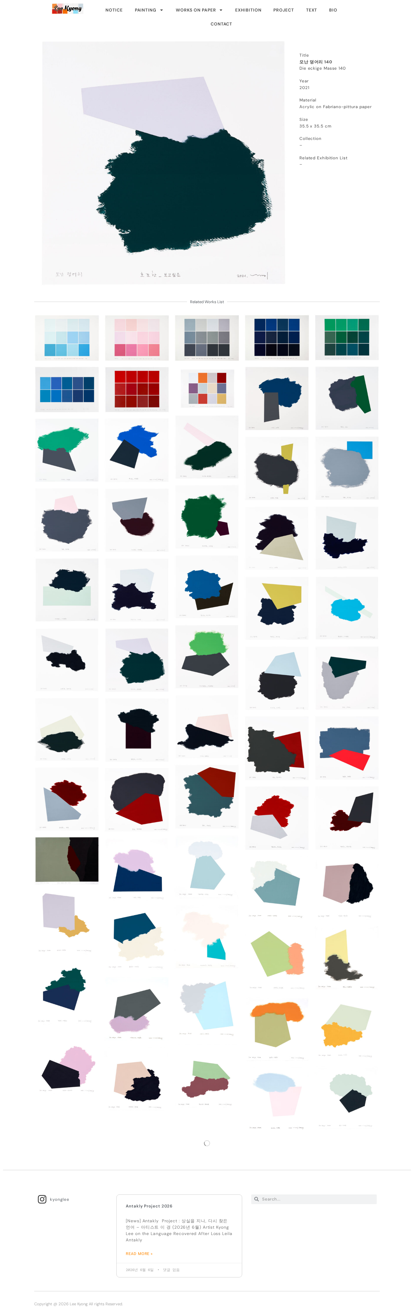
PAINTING (145, 10)
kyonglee (59, 1198)
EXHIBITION (248, 10)
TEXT (311, 10)
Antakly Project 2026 (149, 1204)
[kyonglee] (42, 1198)
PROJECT (283, 10)
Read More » (139, 1252)
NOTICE (113, 10)
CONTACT (221, 24)
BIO (333, 10)
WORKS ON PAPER (196, 10)
